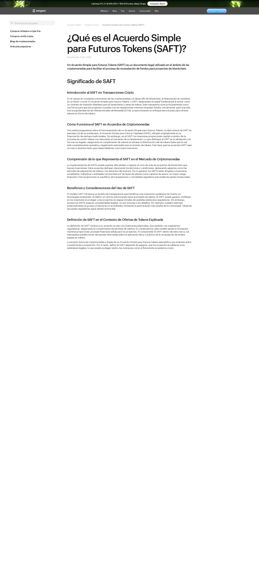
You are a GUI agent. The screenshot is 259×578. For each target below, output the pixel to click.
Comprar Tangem (216, 11)
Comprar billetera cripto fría (25, 31)
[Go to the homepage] (39, 10)
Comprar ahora (157, 3)
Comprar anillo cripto (21, 36)
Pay (122, 11)
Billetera (104, 11)
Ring (115, 11)
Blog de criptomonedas (22, 41)
